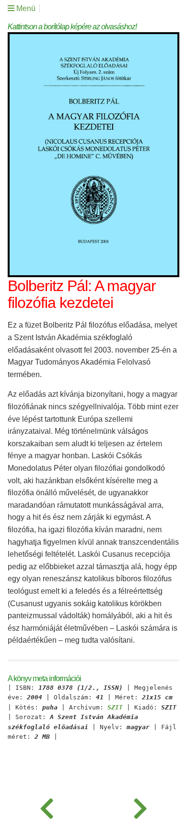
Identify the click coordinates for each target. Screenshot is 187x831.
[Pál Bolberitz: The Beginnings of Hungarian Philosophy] (47, 807)
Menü (24, 8)
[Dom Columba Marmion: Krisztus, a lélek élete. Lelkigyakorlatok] (140, 807)
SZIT (115, 707)
